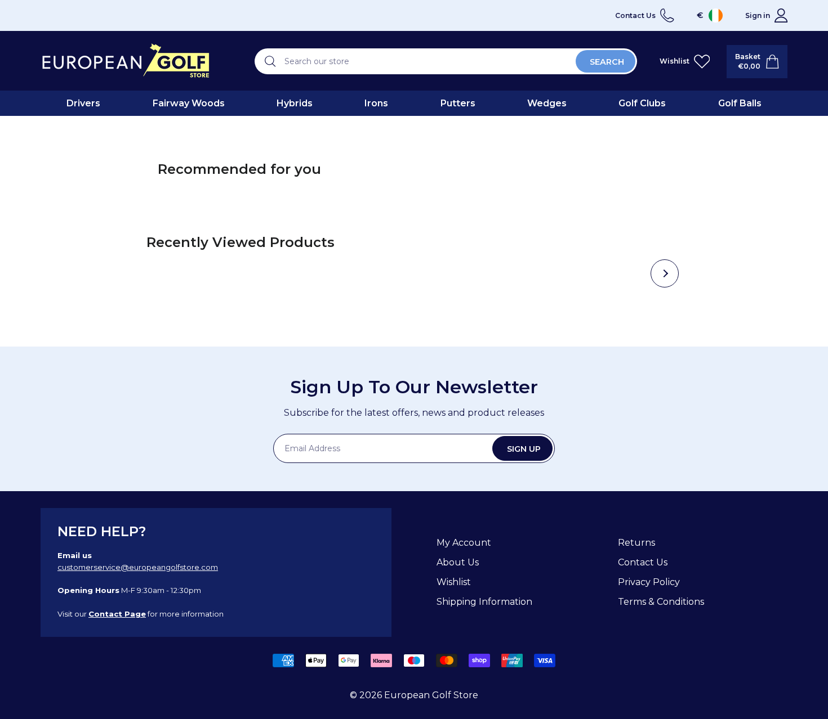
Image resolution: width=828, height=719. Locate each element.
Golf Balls (740, 103)
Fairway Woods (189, 103)
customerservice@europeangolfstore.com (137, 567)
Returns (636, 542)
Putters (457, 103)
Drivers (83, 103)
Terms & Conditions (661, 601)
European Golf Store (431, 695)
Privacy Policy (649, 582)
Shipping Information (484, 601)
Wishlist (454, 582)
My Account (464, 542)
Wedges (547, 103)
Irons (376, 103)
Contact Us (642, 562)
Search (607, 62)
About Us (458, 562)
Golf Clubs (642, 103)
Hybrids (295, 103)
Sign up (524, 449)
